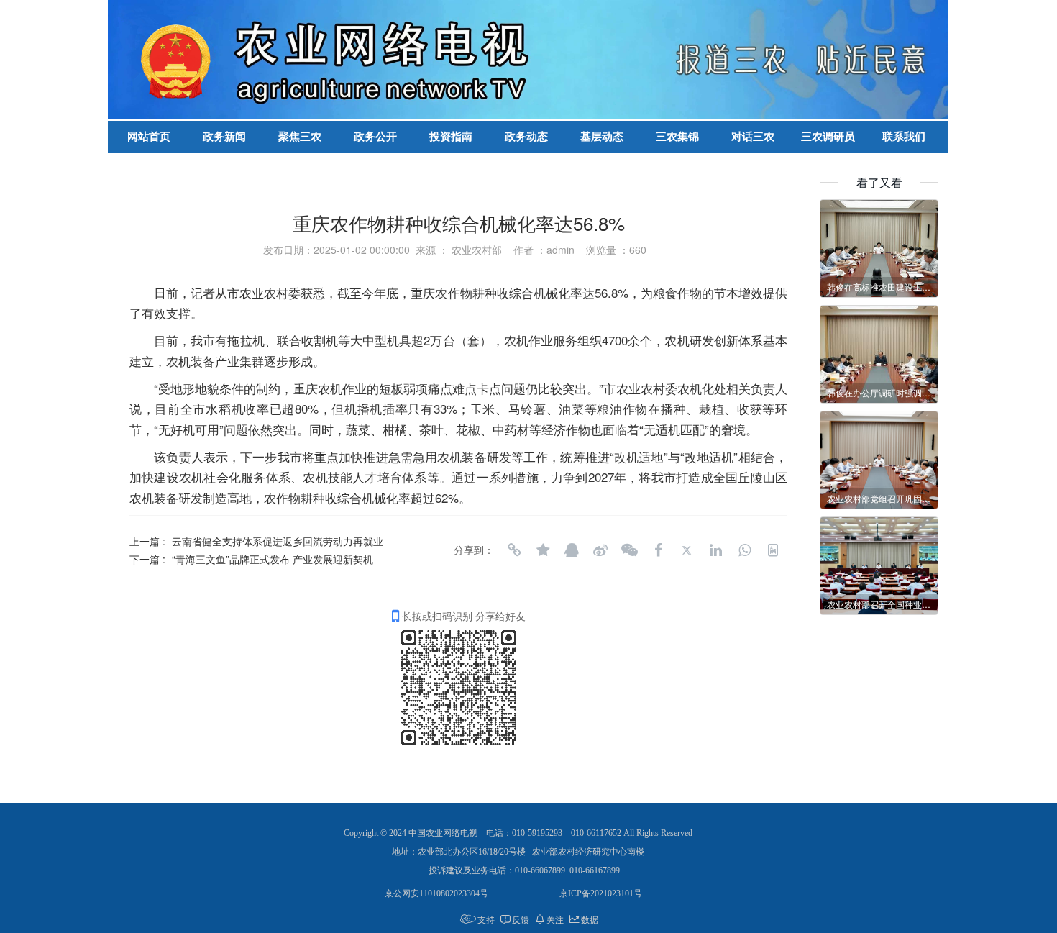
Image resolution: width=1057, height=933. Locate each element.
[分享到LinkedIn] (715, 550)
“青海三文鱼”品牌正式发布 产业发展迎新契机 (272, 559)
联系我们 (903, 136)
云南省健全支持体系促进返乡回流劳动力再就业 (277, 541)
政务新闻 (224, 136)
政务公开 (375, 136)
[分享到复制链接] (514, 550)
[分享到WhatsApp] (744, 550)
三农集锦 (677, 136)
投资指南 (450, 136)
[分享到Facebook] (657, 550)
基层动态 (601, 136)
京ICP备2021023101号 (600, 893)
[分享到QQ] (571, 550)
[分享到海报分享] (772, 550)
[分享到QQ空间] (542, 550)
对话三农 (752, 136)
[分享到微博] (600, 550)
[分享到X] (686, 550)
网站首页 (148, 136)
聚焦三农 (299, 136)
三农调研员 (828, 136)
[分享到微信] (629, 550)
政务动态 (526, 136)
